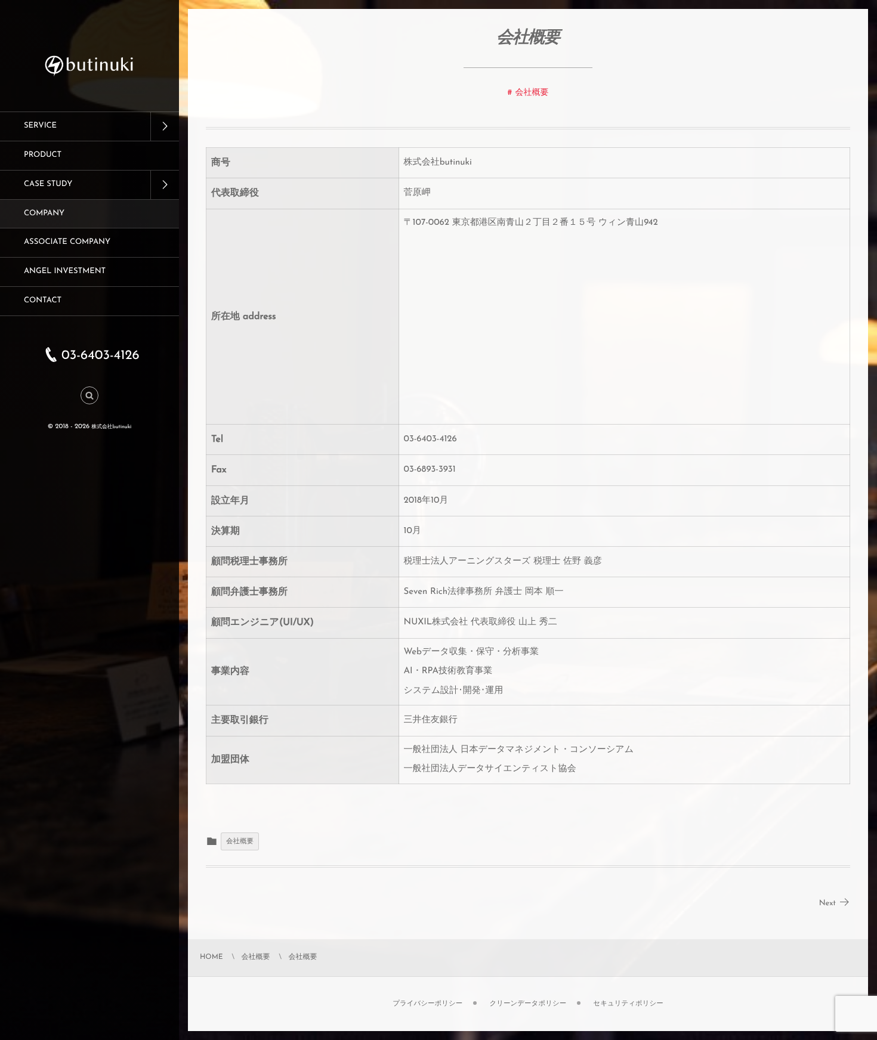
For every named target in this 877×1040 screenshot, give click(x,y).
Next (827, 904)
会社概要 (532, 92)
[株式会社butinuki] (89, 78)
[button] (89, 396)
